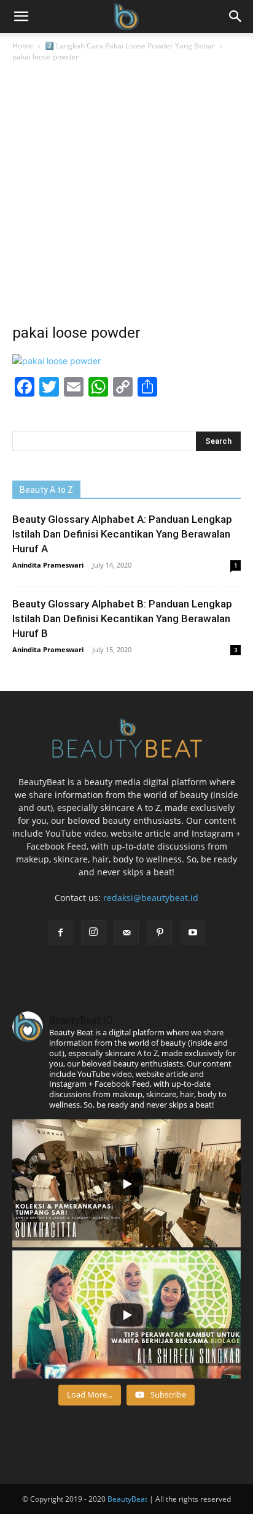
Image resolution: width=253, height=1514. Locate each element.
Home (22, 45)
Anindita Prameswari (48, 564)
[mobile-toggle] (21, 16)
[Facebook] (60, 933)
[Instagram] (93, 932)
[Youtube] (193, 933)
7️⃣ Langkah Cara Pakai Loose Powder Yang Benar (130, 45)
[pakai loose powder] (56, 361)
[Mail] (126, 933)
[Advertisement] (126, 196)
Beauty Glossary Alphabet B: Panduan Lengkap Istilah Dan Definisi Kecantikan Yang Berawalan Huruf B (122, 618)
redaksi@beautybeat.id (150, 897)
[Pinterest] (159, 933)
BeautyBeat (127, 1499)
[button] (236, 16)
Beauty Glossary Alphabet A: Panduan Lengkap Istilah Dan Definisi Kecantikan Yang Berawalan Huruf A (122, 534)
